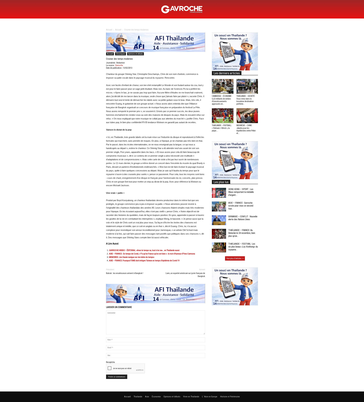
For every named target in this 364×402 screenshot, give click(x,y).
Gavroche (119, 65)
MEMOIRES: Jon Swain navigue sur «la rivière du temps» (131, 257)
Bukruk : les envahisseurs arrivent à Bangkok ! (124, 273)
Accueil (109, 30)
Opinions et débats (135, 54)
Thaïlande (138, 396)
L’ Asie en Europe (209, 396)
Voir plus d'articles (234, 258)
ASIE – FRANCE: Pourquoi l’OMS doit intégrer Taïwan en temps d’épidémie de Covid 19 (144, 260)
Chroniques (120, 54)
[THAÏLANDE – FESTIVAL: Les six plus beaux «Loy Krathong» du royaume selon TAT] (219, 247)
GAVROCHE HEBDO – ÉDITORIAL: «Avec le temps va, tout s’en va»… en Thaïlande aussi (144, 250)
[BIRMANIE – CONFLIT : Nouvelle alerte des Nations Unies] (219, 220)
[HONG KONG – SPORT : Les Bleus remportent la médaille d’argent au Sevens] (219, 193)
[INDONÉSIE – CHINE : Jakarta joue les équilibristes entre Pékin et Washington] (247, 115)
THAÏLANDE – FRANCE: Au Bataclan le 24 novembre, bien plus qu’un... (241, 233)
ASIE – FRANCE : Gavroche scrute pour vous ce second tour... (240, 205)
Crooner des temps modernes (119, 58)
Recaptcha (110, 362)
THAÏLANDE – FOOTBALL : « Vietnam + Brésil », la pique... (222, 128)
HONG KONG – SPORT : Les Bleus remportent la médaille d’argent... (241, 192)
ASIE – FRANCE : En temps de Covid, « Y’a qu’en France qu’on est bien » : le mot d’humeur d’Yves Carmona (152, 253)
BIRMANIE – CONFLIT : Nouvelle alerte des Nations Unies (242, 218)
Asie (147, 396)
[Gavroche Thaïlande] (182, 9)
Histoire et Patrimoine (230, 396)
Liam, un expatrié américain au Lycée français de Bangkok (185, 274)
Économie (156, 396)
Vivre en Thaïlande (191, 396)
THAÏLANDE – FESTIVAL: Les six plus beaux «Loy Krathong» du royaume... (243, 246)
